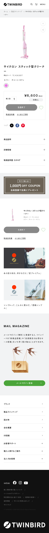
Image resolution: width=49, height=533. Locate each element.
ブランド (7, 404)
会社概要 (7, 428)
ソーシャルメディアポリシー (12, 493)
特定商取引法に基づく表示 (12, 497)
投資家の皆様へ (30, 497)
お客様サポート (10, 443)
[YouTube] (26, 483)
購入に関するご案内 (12, 451)
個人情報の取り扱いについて (13, 489)
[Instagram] (20, 482)
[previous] (3, 42)
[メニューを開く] (42, 4)
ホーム (6, 11)
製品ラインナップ (16, 11)
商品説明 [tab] (7, 139)
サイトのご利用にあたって (22, 501)
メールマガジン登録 (24, 383)
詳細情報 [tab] (7, 150)
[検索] (31, 4)
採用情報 (7, 501)
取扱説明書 (10, 114)
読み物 (6, 420)
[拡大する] (43, 23)
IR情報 (7, 435)
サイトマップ (7, 504)
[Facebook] (17, 125)
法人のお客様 (9, 459)
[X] (12, 125)
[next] (45, 42)
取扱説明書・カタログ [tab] (12, 160)
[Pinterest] (23, 125)
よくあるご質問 (22, 114)
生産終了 (22, 107)
